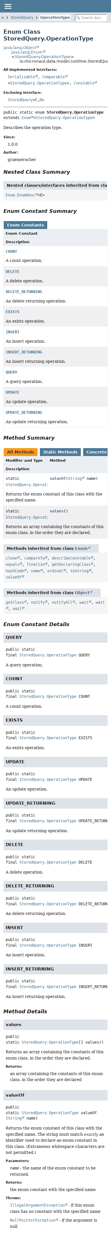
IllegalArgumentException (37, 1205)
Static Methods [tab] (60, 452)
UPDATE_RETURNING (24, 412)
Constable (84, 83)
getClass (15, 602)
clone (11, 558)
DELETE (12, 271)
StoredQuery (22, 17)
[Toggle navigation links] (8, 6)
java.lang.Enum (27, 52)
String (75, 478)
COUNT (11, 251)
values (56, 511)
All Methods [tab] (20, 452)
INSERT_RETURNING (24, 352)
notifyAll (62, 602)
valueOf (58, 478)
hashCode (15, 571)
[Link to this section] (74, 172)
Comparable (53, 77)
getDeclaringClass (71, 564)
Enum (26, 117)
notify (38, 602)
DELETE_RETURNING (24, 291)
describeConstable (71, 558)
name (35, 571)
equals (12, 564)
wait (84, 602)
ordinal (55, 571)
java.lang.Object (19, 47)
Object (82, 592)
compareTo (34, 558)
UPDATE (12, 392)
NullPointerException (33, 1220)
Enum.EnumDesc (20, 195)
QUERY (11, 372)
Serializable (21, 77)
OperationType (55, 17)
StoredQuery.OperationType (43, 56)
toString (79, 571)
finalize (35, 564)
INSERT (12, 332)
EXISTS (12, 312)
